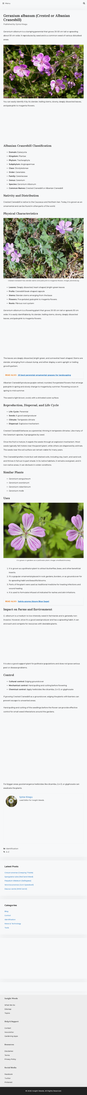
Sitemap (8, 1009)
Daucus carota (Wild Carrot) (16, 889)
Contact (8, 1028)
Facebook (9, 1074)
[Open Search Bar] (84, 3)
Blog (6, 911)
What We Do (10, 1005)
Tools (7, 928)
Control (8, 915)
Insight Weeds (38, 1091)
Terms (7, 1055)
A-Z (7, 852)
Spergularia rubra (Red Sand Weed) (19, 877)
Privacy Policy (10, 1059)
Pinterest (8, 1082)
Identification (12, 849)
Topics (7, 1013)
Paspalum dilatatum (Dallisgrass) (18, 881)
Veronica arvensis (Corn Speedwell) (19, 885)
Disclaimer (9, 1051)
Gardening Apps (11, 1036)
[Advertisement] (43, 127)
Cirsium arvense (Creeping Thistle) (19, 873)
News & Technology (13, 924)
